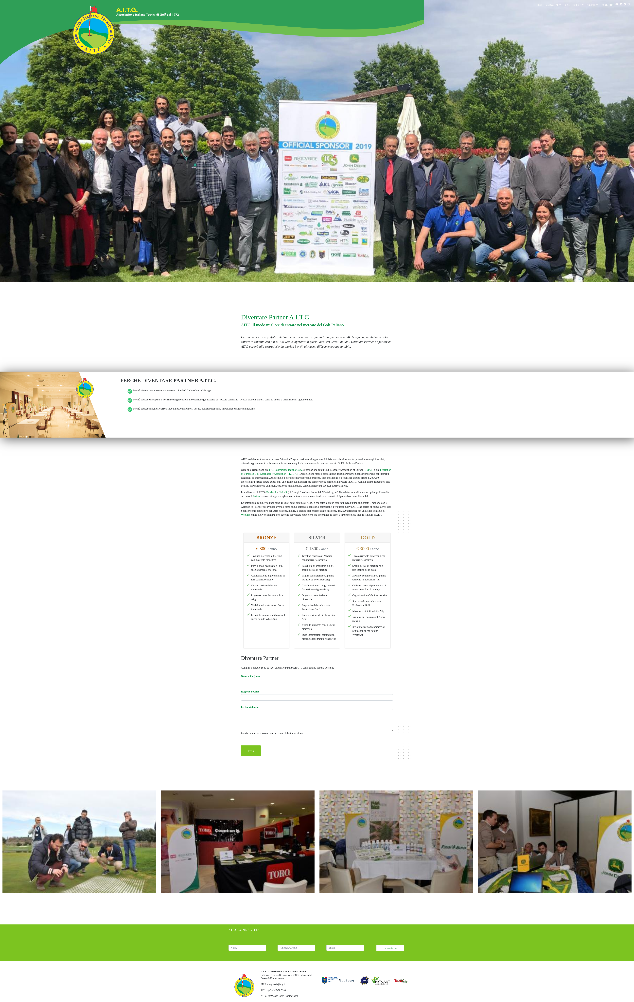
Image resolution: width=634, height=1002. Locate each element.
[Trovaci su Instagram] (621, 4)
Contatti (591, 4)
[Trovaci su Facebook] (625, 4)
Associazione (552, 4)
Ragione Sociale (250, 691)
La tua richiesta (250, 707)
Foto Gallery (608, 4)
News (567, 4)
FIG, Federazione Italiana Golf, (285, 469)
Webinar (245, 514)
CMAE (368, 469)
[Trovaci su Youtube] (617, 4)
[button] (79, 841)
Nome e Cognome (251, 676)
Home (539, 4)
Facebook (271, 492)
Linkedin (283, 492)
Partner (577, 4)
